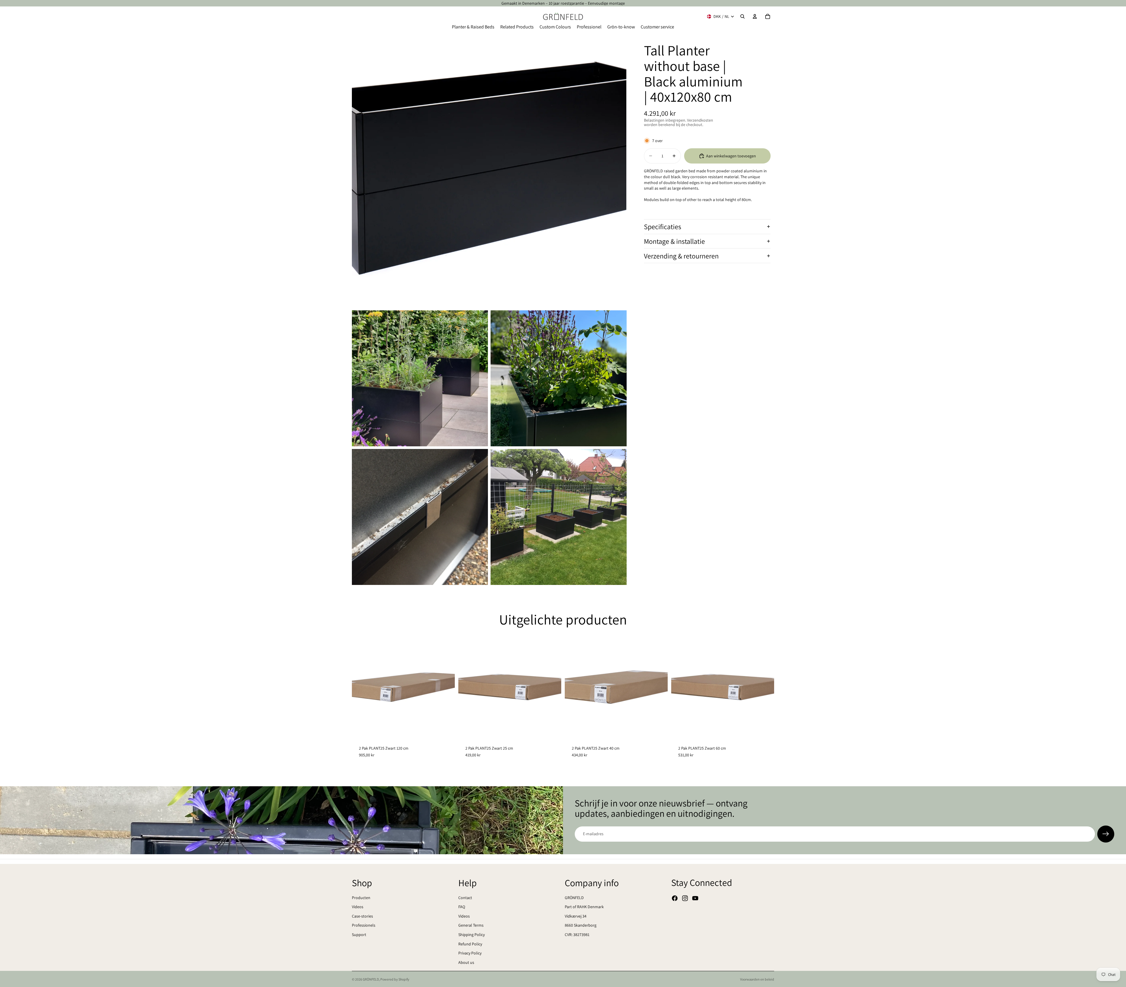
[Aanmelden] (1105, 834)
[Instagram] (685, 898)
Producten (361, 897)
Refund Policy (470, 944)
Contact (465, 897)
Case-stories (362, 916)
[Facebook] (674, 898)
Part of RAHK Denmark (584, 906)
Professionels (363, 925)
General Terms (471, 925)
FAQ (461, 906)
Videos (357, 906)
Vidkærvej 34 (575, 916)
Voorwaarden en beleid (757, 979)
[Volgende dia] (446, 686)
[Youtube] (695, 898)
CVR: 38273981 (577, 934)
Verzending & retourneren (681, 256)
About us (466, 962)
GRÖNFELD (574, 897)
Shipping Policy (471, 934)
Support (359, 934)
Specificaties (662, 226)
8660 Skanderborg (580, 925)
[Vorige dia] (360, 686)
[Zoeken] (742, 16)
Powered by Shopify (394, 979)
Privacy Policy (469, 953)
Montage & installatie (674, 241)
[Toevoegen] (445, 729)
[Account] (754, 16)
